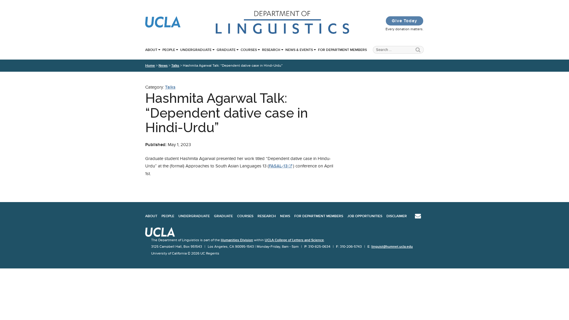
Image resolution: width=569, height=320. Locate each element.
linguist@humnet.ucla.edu (392, 246)
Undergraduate (196, 50)
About (151, 50)
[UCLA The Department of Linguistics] (282, 33)
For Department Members (342, 50)
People (168, 50)
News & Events (299, 50)
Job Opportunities (364, 216)
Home (150, 65)
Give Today (404, 20)
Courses (249, 50)
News (163, 65)
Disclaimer (396, 216)
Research (271, 50)
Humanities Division (237, 240)
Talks (175, 65)
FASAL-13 (278, 166)
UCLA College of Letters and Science (294, 240)
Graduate (226, 50)
